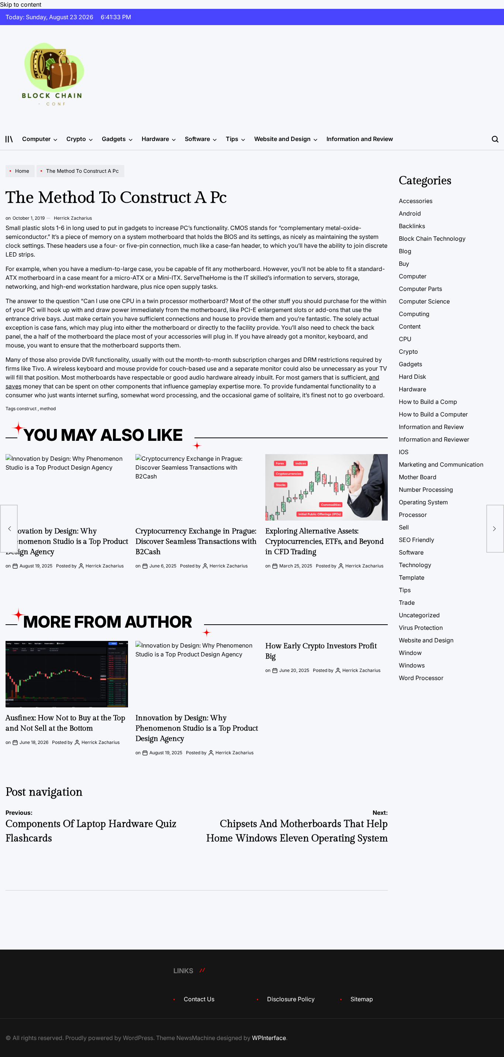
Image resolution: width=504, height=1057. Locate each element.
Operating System (423, 502)
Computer (36, 139)
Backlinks (412, 226)
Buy (404, 263)
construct (27, 408)
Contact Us (199, 999)
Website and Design (282, 139)
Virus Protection (421, 627)
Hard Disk (412, 376)
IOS (403, 452)
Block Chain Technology (432, 238)
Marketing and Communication (441, 464)
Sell (404, 527)
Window (410, 652)
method (48, 408)
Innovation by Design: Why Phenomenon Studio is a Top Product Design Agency (67, 541)
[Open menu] (9, 139)
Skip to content (20, 4)
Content (410, 326)
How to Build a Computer (433, 414)
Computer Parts (420, 288)
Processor (413, 514)
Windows (412, 665)
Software (197, 139)
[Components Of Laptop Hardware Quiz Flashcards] (9, 529)
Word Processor (421, 678)
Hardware (155, 139)
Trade (407, 602)
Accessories (415, 201)
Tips (232, 139)
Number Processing (426, 489)
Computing (414, 314)
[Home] (21, 177)
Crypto (76, 139)
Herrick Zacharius (73, 218)
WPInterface (269, 1037)
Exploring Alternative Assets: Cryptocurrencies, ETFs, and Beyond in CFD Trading (324, 541)
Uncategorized (419, 615)
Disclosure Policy (291, 999)
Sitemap (362, 999)
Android (410, 213)
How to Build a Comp (428, 401)
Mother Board (417, 477)
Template (411, 577)
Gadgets (114, 139)
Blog (405, 251)
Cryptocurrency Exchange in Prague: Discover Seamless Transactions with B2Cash (196, 541)
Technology (415, 565)
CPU (405, 339)
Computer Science (424, 301)
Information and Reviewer (434, 439)
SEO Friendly (416, 539)
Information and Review (360, 139)
